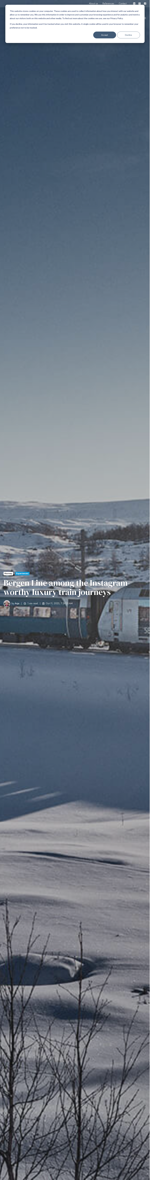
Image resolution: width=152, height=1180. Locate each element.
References (108, 3)
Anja (17, 603)
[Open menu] (144, 18)
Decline (128, 35)
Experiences (22, 573)
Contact (122, 3)
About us (93, 3)
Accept (104, 35)
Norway (8, 573)
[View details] (134, 3)
